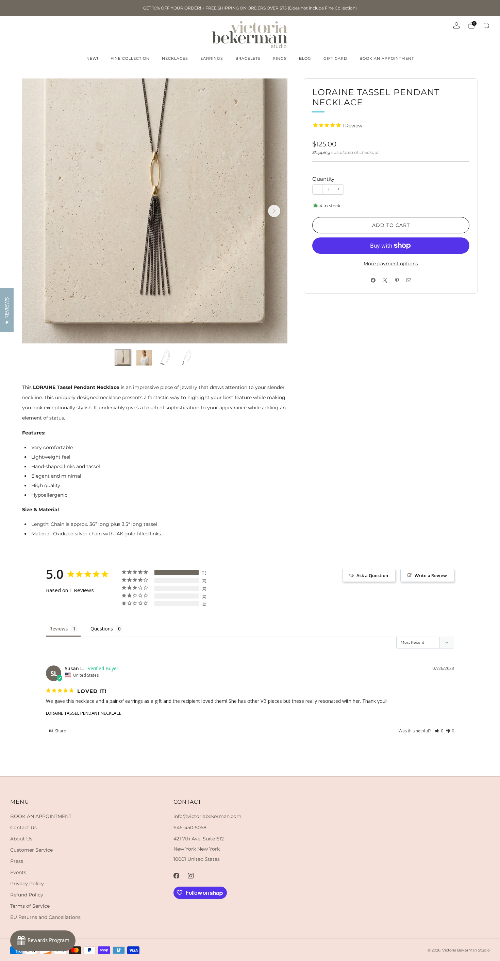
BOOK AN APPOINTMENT (40, 816)
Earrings (211, 58)
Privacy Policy (27, 883)
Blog (305, 58)
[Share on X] (384, 280)
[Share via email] (408, 280)
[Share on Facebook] (373, 280)
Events (18, 872)
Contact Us (23, 827)
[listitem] (250, 8)
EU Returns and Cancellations (45, 917)
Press (16, 861)
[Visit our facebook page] (176, 875)
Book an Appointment (387, 58)
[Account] (456, 25)
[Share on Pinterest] (396, 280)
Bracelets (248, 58)
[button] (439, 731)
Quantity (323, 179)
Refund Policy (26, 895)
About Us (21, 839)
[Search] (486, 25)
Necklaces (175, 58)
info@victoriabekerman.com (207, 816)
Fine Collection (130, 58)
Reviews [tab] (58, 628)
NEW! (92, 58)
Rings (280, 58)
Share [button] (60, 731)
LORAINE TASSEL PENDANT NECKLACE (83, 713)
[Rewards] (43, 940)
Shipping (321, 152)
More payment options (391, 264)
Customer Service (31, 850)
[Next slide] (274, 211)
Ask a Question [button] (372, 575)
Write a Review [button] (431, 575)
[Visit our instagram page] (190, 875)
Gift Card (335, 58)
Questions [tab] (101, 628)
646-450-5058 (189, 827)
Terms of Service (30, 906)
